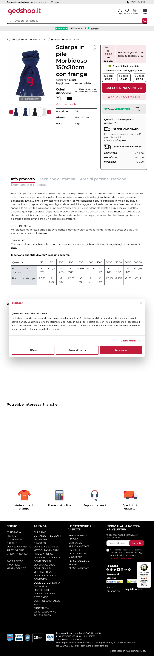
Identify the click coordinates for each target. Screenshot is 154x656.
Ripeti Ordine (15, 550)
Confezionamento (19, 546)
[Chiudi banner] (141, 303)
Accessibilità (42, 615)
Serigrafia (14, 532)
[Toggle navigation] (145, 10)
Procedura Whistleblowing (45, 610)
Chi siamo (40, 532)
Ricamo (11, 535)
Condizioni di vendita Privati (44, 570)
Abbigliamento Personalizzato (29, 39)
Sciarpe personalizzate (65, 39)
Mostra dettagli (129, 340)
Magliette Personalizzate (78, 559)
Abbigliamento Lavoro (78, 537)
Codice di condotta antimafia (47, 584)
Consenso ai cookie (47, 557)
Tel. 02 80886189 (64, 645)
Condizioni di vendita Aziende (44, 563)
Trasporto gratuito (41, 541)
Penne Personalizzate (78, 566)
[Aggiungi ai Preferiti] (95, 49)
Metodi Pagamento (46, 550)
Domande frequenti (47, 535)
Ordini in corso (17, 553)
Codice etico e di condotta (45, 577)
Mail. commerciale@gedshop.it (91, 645)
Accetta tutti (121, 350)
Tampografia (15, 539)
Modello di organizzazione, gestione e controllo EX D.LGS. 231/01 (47, 597)
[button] (66, 104)
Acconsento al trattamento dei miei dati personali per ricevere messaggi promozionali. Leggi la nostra (126, 554)
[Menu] (149, 564)
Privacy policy (43, 553)
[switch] (144, 584)
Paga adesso (15, 561)
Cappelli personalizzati (78, 551)
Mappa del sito (16, 568)
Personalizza (75, 350)
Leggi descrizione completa (73, 83)
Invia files (13, 564)
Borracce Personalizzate (78, 544)
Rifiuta (33, 350)
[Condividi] (95, 45)
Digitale (12, 543)
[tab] (23, 180)
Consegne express (46, 546)
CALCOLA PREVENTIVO (124, 88)
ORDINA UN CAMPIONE (122, 96)
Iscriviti (136, 543)
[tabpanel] (77, 238)
